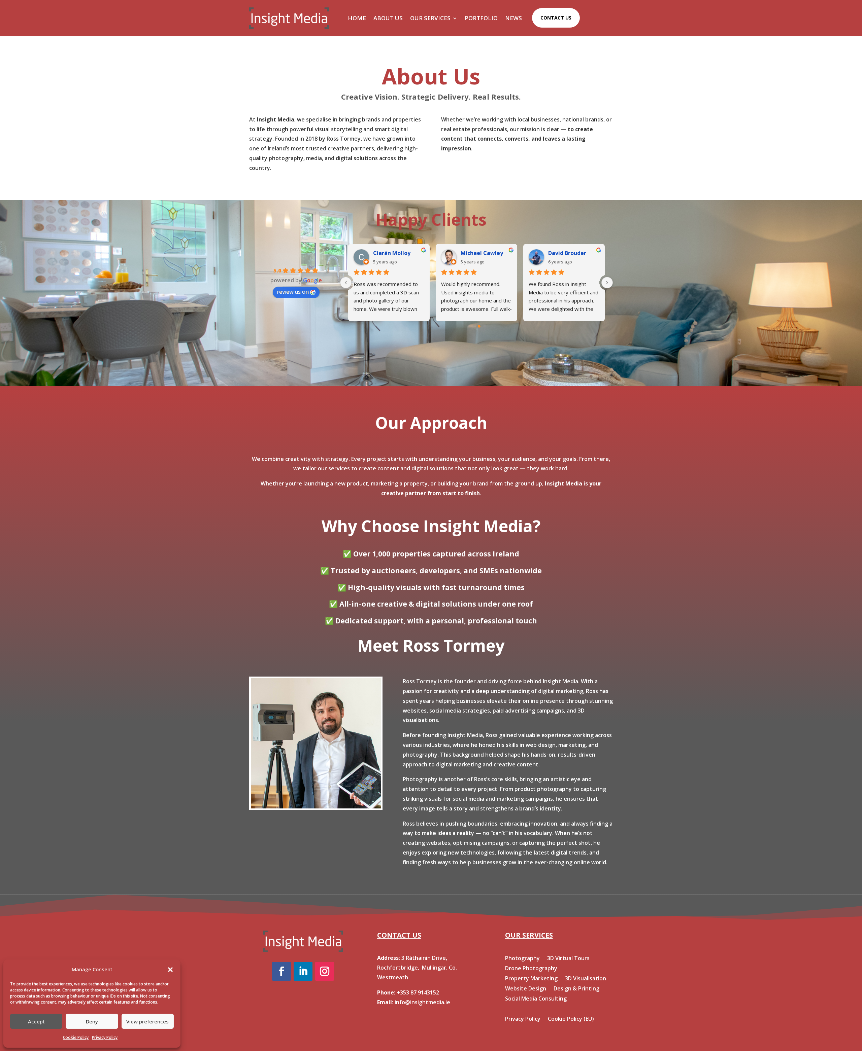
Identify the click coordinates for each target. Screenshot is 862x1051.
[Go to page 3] (485, 326)
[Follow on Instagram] (324, 971)
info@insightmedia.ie (422, 1002)
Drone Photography (531, 969)
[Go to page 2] (479, 326)
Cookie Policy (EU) (571, 1019)
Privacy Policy (105, 1037)
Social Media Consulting (536, 999)
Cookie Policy (76, 1037)
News (513, 18)
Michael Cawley (482, 253)
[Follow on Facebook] (281, 971)
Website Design (525, 989)
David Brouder (567, 253)
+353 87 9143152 (418, 992)
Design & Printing (576, 989)
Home (357, 18)
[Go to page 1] (474, 326)
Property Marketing (531, 979)
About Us (388, 18)
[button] (170, 969)
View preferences (147, 1021)
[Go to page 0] (468, 326)
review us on (293, 291)
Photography (522, 959)
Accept (36, 1021)
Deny (92, 1021)
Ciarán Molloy (391, 253)
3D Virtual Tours (568, 959)
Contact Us (555, 17)
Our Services (430, 18)
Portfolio (481, 18)
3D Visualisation (585, 979)
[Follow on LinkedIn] (303, 971)
